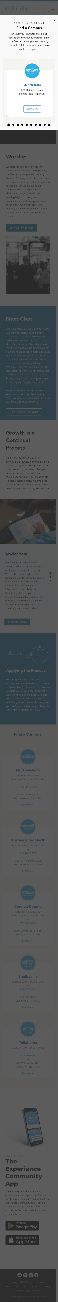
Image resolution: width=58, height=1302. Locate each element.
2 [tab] (13, 124)
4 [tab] (22, 124)
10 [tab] (49, 124)
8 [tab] (40, 124)
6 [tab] (31, 124)
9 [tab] (44, 124)
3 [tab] (17, 124)
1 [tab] (8, 124)
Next (50, 124)
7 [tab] (35, 124)
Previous (7, 124)
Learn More (32, 108)
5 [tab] (26, 124)
